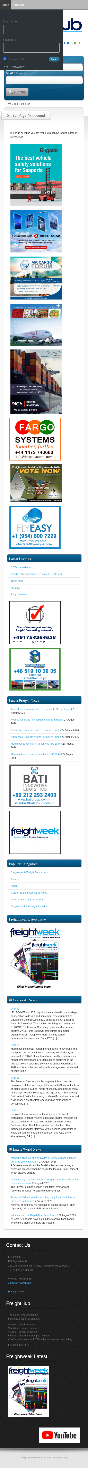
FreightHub (26, 1457)
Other (14, 886)
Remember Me (16, 59)
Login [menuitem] (5, 4)
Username (10, 21)
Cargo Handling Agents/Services (29, 892)
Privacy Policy (16, 1291)
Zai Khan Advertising (19, 1283)
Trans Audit (17, 581)
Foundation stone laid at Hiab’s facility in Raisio (37, 719)
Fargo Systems (19, 594)
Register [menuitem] (18, 4)
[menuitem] (31, 13)
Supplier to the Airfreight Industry (29, 906)
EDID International (21, 567)
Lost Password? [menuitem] (14, 67)
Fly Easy (15, 587)
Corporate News (25, 999)
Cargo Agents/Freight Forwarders (29, 872)
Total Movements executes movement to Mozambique (40, 709)
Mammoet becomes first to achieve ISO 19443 (36, 743)
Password (9, 39)
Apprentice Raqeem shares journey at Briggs (36, 730)
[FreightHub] (9, 104)
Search (20, 92)
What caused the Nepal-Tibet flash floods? (34, 1215)
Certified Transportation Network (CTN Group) (36, 574)
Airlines (15, 879)
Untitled (15, 1008)
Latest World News (27, 1149)
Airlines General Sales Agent (27, 899)
